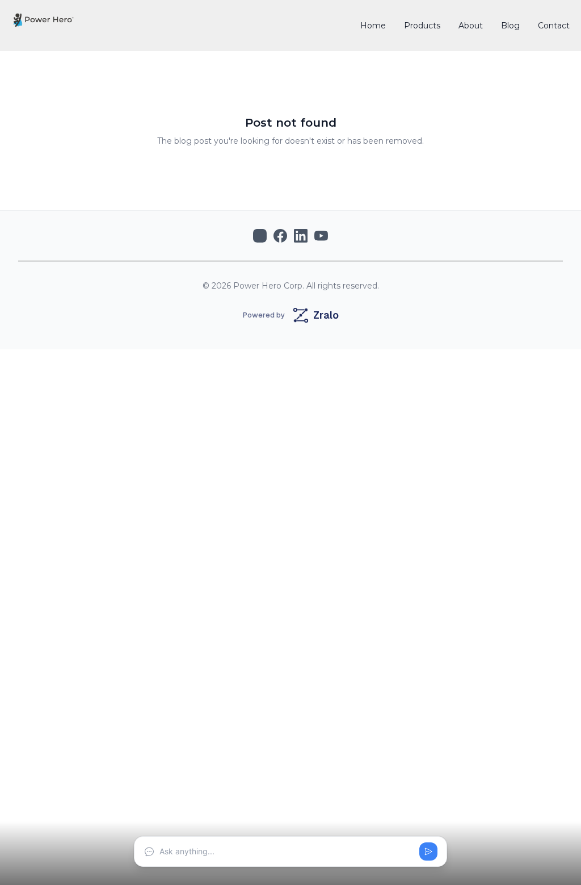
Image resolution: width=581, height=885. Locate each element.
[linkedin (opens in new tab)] (301, 236)
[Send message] (428, 851)
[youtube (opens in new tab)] (321, 236)
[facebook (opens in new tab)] (280, 236)
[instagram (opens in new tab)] (260, 236)
